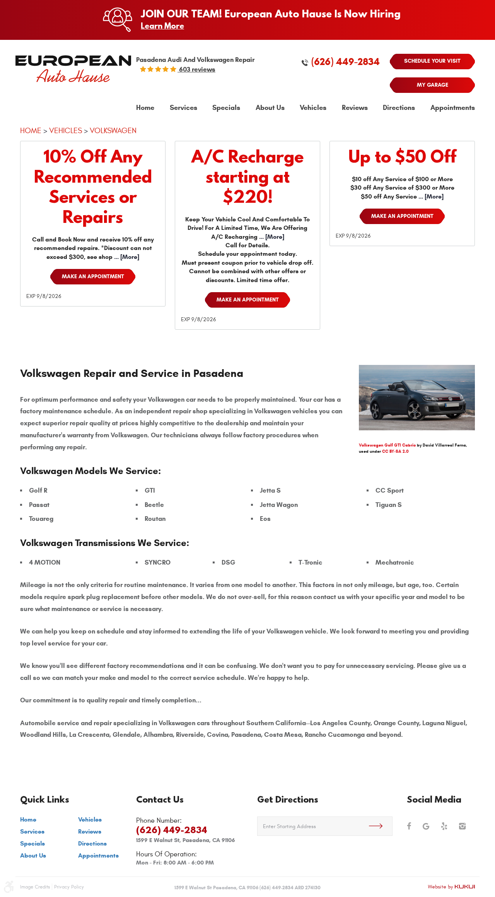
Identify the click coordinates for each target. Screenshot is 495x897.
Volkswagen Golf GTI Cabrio (387, 445)
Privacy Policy (69, 887)
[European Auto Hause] (73, 68)
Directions (399, 108)
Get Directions (287, 799)
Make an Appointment (93, 276)
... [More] (126, 256)
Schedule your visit (432, 61)
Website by (451, 887)
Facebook (409, 826)
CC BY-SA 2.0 (395, 451)
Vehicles (313, 108)
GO (380, 826)
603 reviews (196, 69)
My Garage (432, 85)
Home (145, 108)
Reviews (355, 108)
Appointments (452, 108)
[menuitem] (145, 108)
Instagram (462, 826)
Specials (226, 108)
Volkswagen (113, 130)
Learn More (162, 25)
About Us (270, 108)
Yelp (444, 826)
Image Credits (35, 887)
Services (183, 108)
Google (426, 826)
